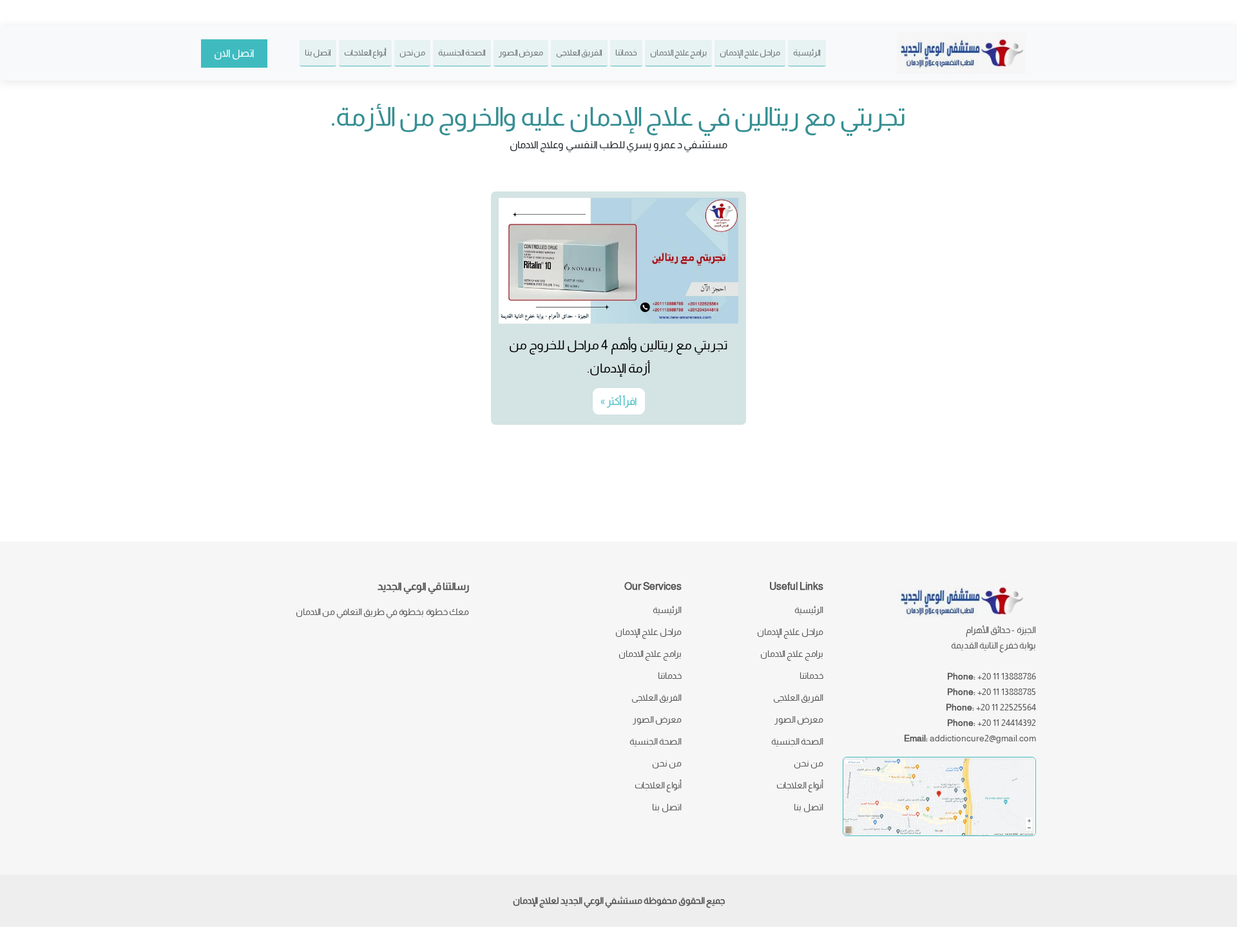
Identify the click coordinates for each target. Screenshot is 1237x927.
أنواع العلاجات (365, 52)
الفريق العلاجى (579, 52)
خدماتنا (626, 52)
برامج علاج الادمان (678, 52)
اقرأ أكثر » (618, 401)
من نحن (412, 52)
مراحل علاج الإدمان (750, 52)
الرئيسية (807, 52)
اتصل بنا (318, 52)
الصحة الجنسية (462, 52)
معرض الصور (521, 52)
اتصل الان (234, 53)
